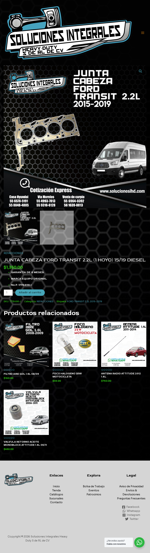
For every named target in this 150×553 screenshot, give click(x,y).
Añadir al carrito (30, 292)
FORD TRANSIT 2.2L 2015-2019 (84, 301)
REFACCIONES (13, 253)
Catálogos (56, 494)
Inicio (56, 486)
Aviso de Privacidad (131, 486)
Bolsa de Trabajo (94, 486)
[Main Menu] (142, 32)
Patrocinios (94, 494)
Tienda (56, 490)
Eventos (94, 490)
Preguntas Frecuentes (131, 498)
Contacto (56, 502)
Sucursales (56, 498)
